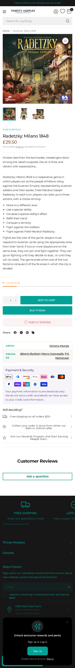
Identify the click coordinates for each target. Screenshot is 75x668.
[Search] (67, 21)
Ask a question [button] (38, 476)
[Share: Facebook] (15, 332)
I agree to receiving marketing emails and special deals (39, 596)
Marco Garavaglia (53, 353)
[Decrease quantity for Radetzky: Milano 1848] (5, 300)
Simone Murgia (59, 346)
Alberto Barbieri (30, 353)
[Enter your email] (68, 587)
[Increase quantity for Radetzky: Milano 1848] (15, 300)
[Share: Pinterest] (27, 332)
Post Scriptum (12, 129)
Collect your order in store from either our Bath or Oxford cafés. (39, 427)
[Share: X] (21, 332)
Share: (7, 332)
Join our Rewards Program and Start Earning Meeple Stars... (39, 438)
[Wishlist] (62, 11)
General (8, 553)
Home (6, 31)
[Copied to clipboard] (33, 332)
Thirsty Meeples (14, 542)
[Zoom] (65, 40)
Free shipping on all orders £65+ (30, 416)
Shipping (19, 146)
